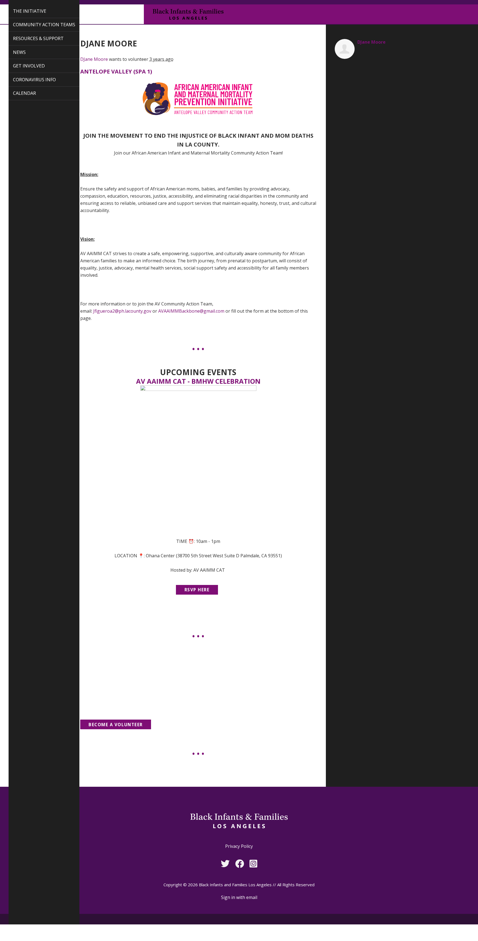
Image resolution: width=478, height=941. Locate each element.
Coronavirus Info (28, 80)
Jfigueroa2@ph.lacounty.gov (122, 311)
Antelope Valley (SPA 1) (116, 71)
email (251, 897)
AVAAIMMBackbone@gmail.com (191, 311)
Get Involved (22, 66)
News (13, 52)
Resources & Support (32, 38)
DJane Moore (94, 59)
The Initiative (23, 11)
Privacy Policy (239, 846)
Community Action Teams (38, 25)
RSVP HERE (197, 589)
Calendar (18, 93)
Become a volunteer (115, 724)
